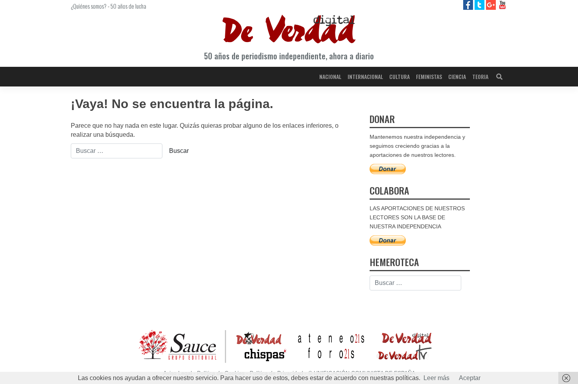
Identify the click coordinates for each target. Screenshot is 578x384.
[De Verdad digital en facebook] (469, 4)
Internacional (365, 76)
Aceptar (469, 378)
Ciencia (457, 76)
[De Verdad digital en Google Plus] (491, 4)
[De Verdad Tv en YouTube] (502, 4)
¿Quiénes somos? (89, 6)
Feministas (429, 76)
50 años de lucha (128, 6)
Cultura (399, 76)
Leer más (436, 378)
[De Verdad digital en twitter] (480, 4)
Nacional (330, 76)
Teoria (480, 76)
